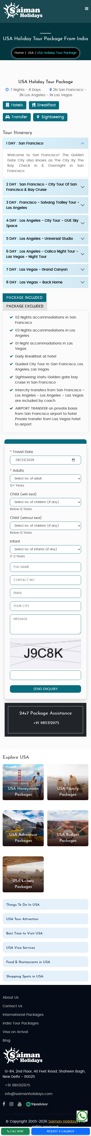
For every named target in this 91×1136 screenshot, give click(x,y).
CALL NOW (16, 1131)
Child (23, 494)
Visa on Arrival (15, 1032)
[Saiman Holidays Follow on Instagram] (11, 1104)
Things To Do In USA (23, 905)
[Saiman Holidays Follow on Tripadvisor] (37, 1104)
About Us (11, 997)
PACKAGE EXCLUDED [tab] (25, 306)
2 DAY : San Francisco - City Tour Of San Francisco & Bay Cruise (41, 187)
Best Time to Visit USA (24, 933)
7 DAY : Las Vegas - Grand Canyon (37, 269)
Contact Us (12, 1006)
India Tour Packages (21, 1023)
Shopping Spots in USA (24, 976)
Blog (6, 1040)
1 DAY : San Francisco (24, 143)
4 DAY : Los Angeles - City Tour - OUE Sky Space (42, 223)
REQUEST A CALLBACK (60, 1131)
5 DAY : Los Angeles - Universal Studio (39, 238)
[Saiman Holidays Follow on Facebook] (4, 1104)
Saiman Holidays (63, 1121)
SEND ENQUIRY (45, 689)
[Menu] (84, 11)
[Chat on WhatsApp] (82, 1115)
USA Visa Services (20, 948)
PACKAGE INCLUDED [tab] (24, 297)
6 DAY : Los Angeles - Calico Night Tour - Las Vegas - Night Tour (42, 254)
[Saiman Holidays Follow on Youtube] (19, 1104)
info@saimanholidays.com (28, 1094)
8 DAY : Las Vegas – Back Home (34, 282)
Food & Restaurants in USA (28, 962)
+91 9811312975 (46, 723)
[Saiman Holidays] (25, 10)
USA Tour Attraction (22, 919)
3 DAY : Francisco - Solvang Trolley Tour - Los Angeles (42, 205)
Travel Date (21, 452)
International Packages (23, 1014)
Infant (15, 541)
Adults (17, 470)
